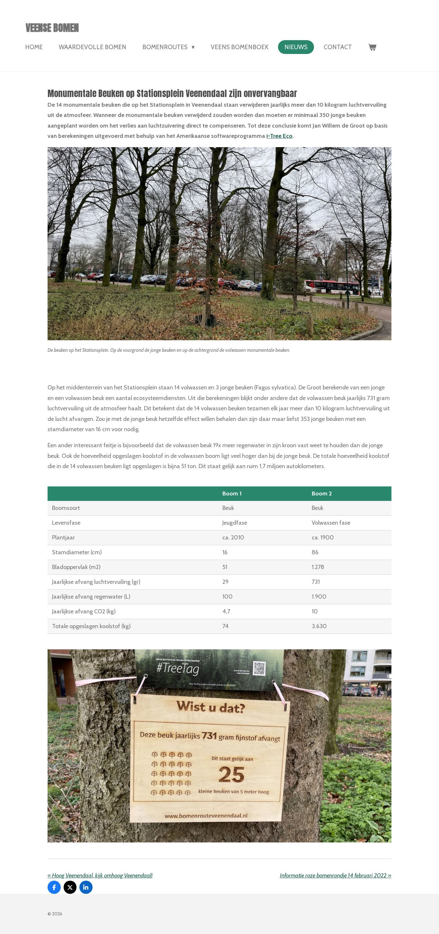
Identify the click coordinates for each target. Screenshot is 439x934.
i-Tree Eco (279, 135)
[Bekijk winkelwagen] (372, 47)
